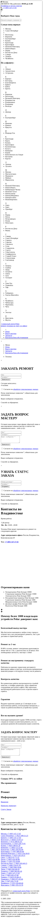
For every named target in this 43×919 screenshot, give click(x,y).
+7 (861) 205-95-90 (16, 849)
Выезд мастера (10, 333)
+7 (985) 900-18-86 (14, 867)
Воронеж (4, 842)
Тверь (3, 869)
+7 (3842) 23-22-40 (15, 847)
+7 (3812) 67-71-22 (12, 857)
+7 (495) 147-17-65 (10, 8)
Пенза (3, 859)
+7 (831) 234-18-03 (22, 853)
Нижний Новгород (8, 853)
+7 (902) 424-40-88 (13, 859)
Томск (3, 873)
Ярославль (5, 885)
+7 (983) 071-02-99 (16, 879)
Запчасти (8, 335)
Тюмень (4, 877)
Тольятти (4, 871)
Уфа (2, 881)
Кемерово (5, 847)
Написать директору (8, 806)
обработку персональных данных (25, 389)
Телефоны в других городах (11, 6)
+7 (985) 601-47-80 (12, 875)
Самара (4, 865)
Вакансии (4, 802)
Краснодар (5, 849)
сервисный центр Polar (21, 891)
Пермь (3, 861)
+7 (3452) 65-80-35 (14, 877)
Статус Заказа (6, 809)
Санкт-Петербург (7, 836)
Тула (3, 875)
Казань (4, 845)
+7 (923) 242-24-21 (18, 855)
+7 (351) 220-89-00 (16, 883)
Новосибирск (6, 855)
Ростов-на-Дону (7, 863)
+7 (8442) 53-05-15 (16, 840)
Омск (3, 857)
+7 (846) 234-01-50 (14, 865)
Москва (5, 814)
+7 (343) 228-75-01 (19, 844)
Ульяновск (5, 879)
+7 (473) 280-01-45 (15, 842)
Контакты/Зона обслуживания (16, 337)
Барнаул (4, 838)
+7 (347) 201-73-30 (11, 881)
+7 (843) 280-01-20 (13, 845)
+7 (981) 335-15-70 (16, 885)
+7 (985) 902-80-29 (12, 869)
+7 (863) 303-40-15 (20, 863)
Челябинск (5, 883)
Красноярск (5, 851)
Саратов (4, 867)
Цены (7, 331)
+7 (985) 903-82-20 (15, 871)
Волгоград (5, 840)
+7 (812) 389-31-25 (21, 836)
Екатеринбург (6, 844)
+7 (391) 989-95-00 (17, 851)
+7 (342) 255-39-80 (13, 861)
